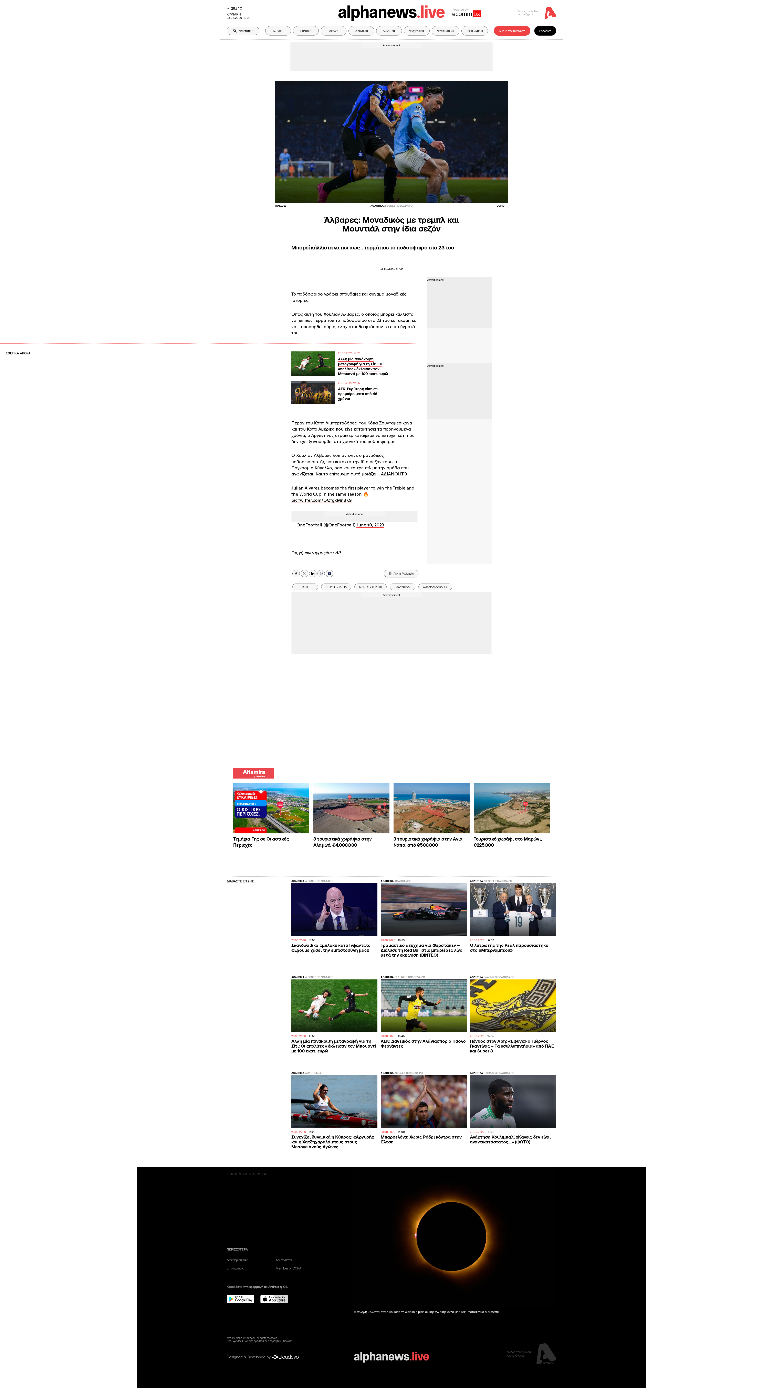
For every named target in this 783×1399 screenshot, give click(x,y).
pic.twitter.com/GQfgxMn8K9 (321, 500)
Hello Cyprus (475, 30)
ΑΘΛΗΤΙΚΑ (297, 881)
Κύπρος (278, 30)
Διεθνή (333, 30)
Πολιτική (305, 30)
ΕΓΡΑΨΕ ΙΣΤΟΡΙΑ (336, 586)
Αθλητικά (389, 30)
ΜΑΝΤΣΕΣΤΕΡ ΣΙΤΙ (370, 586)
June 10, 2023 (370, 525)
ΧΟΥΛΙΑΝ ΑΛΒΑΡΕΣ (435, 586)
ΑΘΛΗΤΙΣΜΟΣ (403, 881)
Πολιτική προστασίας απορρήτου (262, 1341)
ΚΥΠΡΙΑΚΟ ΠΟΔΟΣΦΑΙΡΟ (499, 1073)
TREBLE (305, 586)
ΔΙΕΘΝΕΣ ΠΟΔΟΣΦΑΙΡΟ (319, 881)
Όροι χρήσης (234, 1341)
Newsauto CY (445, 30)
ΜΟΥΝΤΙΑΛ (403, 586)
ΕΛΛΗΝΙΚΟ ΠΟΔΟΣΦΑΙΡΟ (410, 977)
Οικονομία (361, 30)
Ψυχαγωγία (416, 30)
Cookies (287, 1341)
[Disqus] (391, 711)
